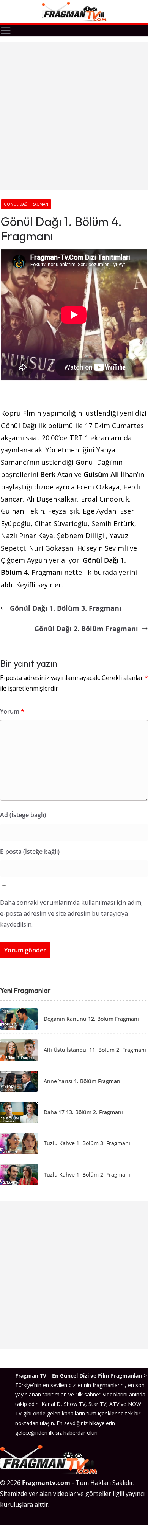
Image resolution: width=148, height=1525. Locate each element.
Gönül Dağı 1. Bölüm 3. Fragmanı (65, 608)
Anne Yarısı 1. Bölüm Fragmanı (83, 1081)
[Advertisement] (74, 116)
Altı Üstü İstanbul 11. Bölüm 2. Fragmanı (95, 1050)
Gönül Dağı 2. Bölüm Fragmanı (86, 628)
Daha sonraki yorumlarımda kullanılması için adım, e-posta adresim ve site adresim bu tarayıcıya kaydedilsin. (71, 913)
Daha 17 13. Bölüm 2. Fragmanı (83, 1112)
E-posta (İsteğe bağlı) (30, 851)
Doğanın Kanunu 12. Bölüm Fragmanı (91, 1019)
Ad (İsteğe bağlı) (23, 815)
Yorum (12, 711)
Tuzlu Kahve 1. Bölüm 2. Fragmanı (87, 1175)
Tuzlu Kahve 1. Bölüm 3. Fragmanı (87, 1143)
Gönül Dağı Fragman (26, 204)
